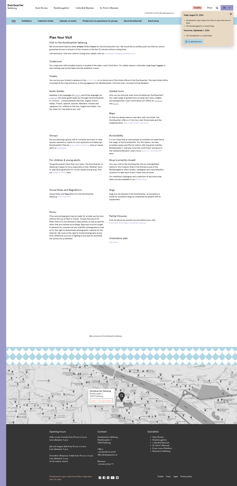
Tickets (197, 7)
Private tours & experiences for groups (100, 21)
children (53, 98)
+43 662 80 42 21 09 (151, 13)
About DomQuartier (133, 21)
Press (168, 476)
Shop (209, 7)
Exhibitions (27, 21)
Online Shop (141, 179)
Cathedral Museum (84, 7)
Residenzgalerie (61, 7)
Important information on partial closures (127, 223)
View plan (113, 242)
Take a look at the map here (136, 123)
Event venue (153, 21)
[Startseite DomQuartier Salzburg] (13, 8)
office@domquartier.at (166, 13)
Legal (175, 476)
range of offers (59, 172)
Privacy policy (186, 476)
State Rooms (41, 7)
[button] (217, 7)
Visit (14, 21)
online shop (92, 80)
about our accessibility (151, 151)
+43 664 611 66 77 (105, 464)
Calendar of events (67, 21)
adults (78, 95)
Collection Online (45, 21)
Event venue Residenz (162, 448)
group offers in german (79, 145)
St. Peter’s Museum (109, 7)
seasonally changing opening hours (120, 53)
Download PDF (64, 196)
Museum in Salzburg (161, 451)
